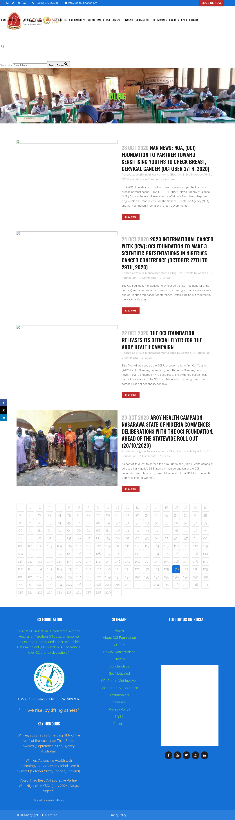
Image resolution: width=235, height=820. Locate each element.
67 (89, 530)
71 (127, 530)
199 (205, 577)
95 (166, 538)
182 (39, 577)
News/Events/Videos (119, 652)
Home (119, 630)
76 (176, 530)
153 (146, 561)
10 (118, 507)
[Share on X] (3, 410)
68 (98, 530)
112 (137, 546)
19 (205, 507)
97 (186, 538)
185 (69, 577)
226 (79, 592)
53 (147, 523)
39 (205, 515)
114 (156, 546)
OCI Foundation (48, 815)
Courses (119, 702)
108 (98, 546)
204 (59, 585)
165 (69, 569)
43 (49, 523)
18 (195, 507)
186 (79, 577)
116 (176, 546)
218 (195, 585)
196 (176, 577)
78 (196, 530)
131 (127, 554)
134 (156, 554)
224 (59, 592)
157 (185, 561)
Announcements (158, 174)
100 (20, 546)
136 (176, 554)
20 (20, 515)
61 (30, 530)
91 (127, 538)
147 (88, 561)
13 (147, 507)
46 (79, 523)
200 (20, 585)
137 (185, 554)
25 (69, 515)
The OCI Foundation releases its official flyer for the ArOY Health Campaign (162, 340)
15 (166, 507)
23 (49, 515)
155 (166, 561)
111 (127, 546)
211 (127, 585)
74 (156, 530)
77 (186, 530)
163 (49, 569)
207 (88, 585)
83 (49, 538)
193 (146, 577)
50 (118, 523)
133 (146, 554)
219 (205, 585)
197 (186, 577)
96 (176, 538)
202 (40, 585)
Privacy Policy (119, 709)
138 (195, 554)
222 (39, 592)
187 (88, 577)
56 (176, 523)
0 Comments (153, 179)
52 (137, 523)
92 (137, 538)
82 (40, 538)
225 (69, 592)
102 (39, 546)
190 (117, 577)
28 (98, 515)
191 (127, 577)
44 (59, 523)
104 (59, 546)
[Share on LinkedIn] (3, 417)
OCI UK (119, 645)
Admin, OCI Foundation (195, 353)
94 (156, 538)
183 (49, 577)
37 (186, 515)
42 (39, 523)
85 (69, 538)
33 (147, 515)
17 (185, 507)
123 (49, 554)
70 (118, 530)
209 (108, 585)
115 (166, 546)
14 (156, 507)
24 (59, 515)
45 (69, 523)
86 (79, 538)
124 (59, 554)
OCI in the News (188, 174)
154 (156, 561)
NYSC (119, 717)
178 (195, 569)
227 (88, 592)
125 (69, 554)
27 (88, 515)
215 (166, 585)
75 (166, 530)
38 (195, 515)
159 (205, 561)
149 (108, 561)
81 (30, 538)
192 (137, 577)
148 (98, 561)
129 (108, 554)
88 (98, 538)
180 (20, 577)
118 (195, 546)
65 (69, 530)
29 (108, 515)
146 (78, 561)
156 (176, 561)
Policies (119, 724)
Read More (130, 216)
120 (20, 554)
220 (20, 592)
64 (59, 530)
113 (147, 546)
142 (39, 561)
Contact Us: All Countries (119, 688)
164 (59, 569)
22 (39, 515)
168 (98, 569)
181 (30, 577)
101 (30, 546)
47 (88, 523)
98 (196, 538)
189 (108, 577)
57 (186, 523)
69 (108, 530)
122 (39, 554)
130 (117, 554)
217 (185, 585)
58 (196, 523)
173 (146, 569)
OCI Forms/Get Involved (119, 681)
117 (185, 546)
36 (176, 515)
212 (137, 585)
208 (98, 585)
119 (205, 546)
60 (20, 530)
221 (30, 592)
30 (118, 515)
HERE (60, 800)
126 (78, 554)
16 (176, 507)
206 (79, 585)
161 (30, 569)
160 (20, 569)
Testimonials (119, 695)
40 (20, 523)
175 (166, 569)
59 (205, 523)
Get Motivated (119, 674)
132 (137, 554)
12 (137, 507)
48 (98, 523)
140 (20, 561)
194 (156, 577)
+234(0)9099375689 (46, 3)
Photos (119, 659)
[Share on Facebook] (3, 402)
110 (117, 546)
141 (30, 561)
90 (118, 538)
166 (79, 569)
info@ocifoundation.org (82, 3)
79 (205, 530)
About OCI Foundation (119, 638)
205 (69, 585)
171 (127, 569)
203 (49, 585)
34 (156, 515)
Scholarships (119, 666)
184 (59, 577)
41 (30, 523)
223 (49, 592)
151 (127, 561)
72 (137, 530)
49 (108, 523)
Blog (173, 174)
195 (166, 577)
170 (117, 569)
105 (69, 546)
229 (108, 592)
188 (98, 577)
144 (59, 561)
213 (146, 585)
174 (156, 569)
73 (147, 530)
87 (89, 538)
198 (195, 577)
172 (137, 569)
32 (137, 515)
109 (108, 546)
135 (166, 554)
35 (166, 515)
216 (176, 585)
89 (108, 538)
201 (30, 585)
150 (117, 561)
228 (98, 592)
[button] (3, 47)
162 (39, 569)
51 (127, 523)
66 (79, 530)
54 (156, 523)
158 (195, 561)
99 (205, 538)
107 (88, 546)
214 (156, 585)
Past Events (186, 273)
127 (88, 554)
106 (79, 546)
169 (108, 569)
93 (147, 538)
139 (205, 554)
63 (49, 530)
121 (30, 554)
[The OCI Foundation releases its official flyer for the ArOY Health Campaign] (67, 359)
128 (98, 554)
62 (40, 530)
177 (185, 569)
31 (127, 515)
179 (205, 569)
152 (137, 561)
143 (49, 561)
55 (166, 523)
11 (127, 507)
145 (69, 561)
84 (59, 538)
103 (49, 546)
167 (88, 569)
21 (30, 515)
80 (20, 538)
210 (117, 585)
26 (79, 515)
